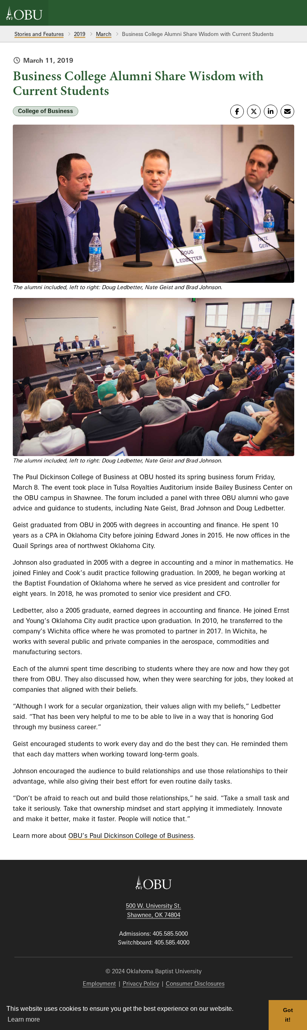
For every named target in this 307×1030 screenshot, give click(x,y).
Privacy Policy (141, 983)
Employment (99, 983)
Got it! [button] (288, 1015)
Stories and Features (39, 34)
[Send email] (287, 111)
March (104, 34)
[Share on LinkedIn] (271, 111)
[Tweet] (254, 111)
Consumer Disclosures (195, 983)
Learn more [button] (24, 1019)
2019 (79, 34)
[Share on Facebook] (237, 111)
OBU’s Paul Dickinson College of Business (130, 835)
